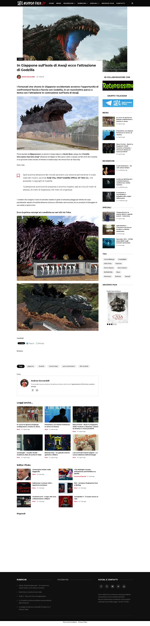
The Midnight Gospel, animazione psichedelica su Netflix (85, 472)
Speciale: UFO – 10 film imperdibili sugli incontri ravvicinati (124, 241)
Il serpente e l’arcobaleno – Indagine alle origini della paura (123, 195)
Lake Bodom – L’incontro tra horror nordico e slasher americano (124, 228)
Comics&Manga (109, 259)
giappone (31, 366)
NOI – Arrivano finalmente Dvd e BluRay (86, 484)
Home (51, 3)
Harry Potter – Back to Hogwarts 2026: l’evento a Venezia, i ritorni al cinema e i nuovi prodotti (85, 427)
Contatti (120, 3)
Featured (118, 263)
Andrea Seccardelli (28, 77)
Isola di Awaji (53, 366)
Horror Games (122, 268)
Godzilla (41, 366)
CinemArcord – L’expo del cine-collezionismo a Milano (44, 498)
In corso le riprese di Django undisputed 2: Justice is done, (28, 426)
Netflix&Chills (108, 272)
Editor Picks (108, 263)
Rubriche (82, 3)
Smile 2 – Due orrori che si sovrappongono (32, 596)
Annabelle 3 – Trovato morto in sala (86, 498)
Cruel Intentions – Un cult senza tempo (124, 166)
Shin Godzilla (84, 366)
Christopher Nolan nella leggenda (41, 471)
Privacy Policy (82, 622)
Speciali (93, 3)
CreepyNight (122, 259)
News (58, 3)
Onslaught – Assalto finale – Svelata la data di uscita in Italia (29, 454)
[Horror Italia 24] (31, 6)
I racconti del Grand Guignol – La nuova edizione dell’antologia (85, 454)
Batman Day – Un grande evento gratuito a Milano (57, 454)
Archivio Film (108, 3)
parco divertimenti (69, 366)
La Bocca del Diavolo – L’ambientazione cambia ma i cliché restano (124, 182)
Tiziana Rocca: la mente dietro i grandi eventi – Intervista (124, 214)
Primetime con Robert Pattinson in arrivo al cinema (57, 426)
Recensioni (68, 3)
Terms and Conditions (70, 622)
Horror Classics (109, 268)
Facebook (63, 580)
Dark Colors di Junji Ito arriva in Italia (30, 592)
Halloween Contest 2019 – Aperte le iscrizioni (42, 484)
